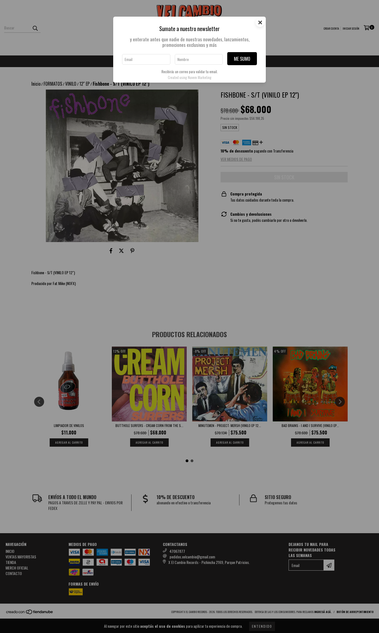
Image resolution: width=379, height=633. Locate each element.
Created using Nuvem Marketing (189, 77)
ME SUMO (242, 58)
